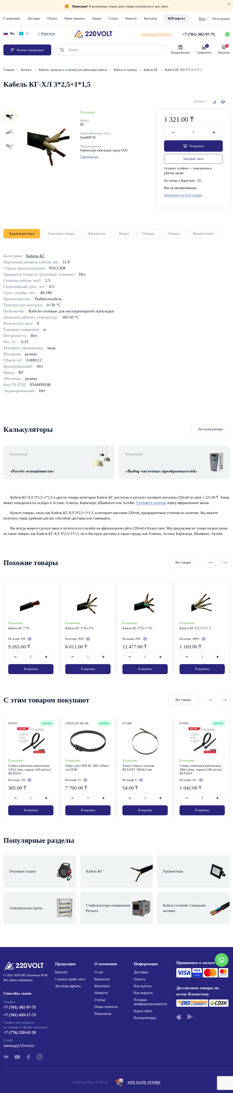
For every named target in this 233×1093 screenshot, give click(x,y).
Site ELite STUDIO (144, 1082)
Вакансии (102, 979)
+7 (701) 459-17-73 (19, 1015)
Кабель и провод (126, 70)
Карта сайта (143, 1011)
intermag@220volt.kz (19, 1046)
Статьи (113, 18)
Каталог (27, 70)
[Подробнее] (29, 638)
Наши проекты (74, 18)
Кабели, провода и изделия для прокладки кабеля (73, 70)
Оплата (52, 18)
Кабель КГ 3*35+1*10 (137, 628)
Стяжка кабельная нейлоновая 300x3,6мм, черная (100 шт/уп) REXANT (201, 769)
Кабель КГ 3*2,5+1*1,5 (195, 628)
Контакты (150, 18)
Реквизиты (102, 1014)
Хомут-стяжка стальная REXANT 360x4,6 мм (138, 767)
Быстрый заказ (193, 159)
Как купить (143, 986)
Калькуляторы (145, 1018)
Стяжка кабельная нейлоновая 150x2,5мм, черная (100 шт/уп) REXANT (29, 769)
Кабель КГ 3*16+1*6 (79, 628)
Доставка (34, 18)
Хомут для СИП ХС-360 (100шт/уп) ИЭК (87, 767)
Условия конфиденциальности (150, 1002)
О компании (11, 18)
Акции (96, 18)
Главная (9, 70)
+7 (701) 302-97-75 (19, 1007)
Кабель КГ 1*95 (19, 628)
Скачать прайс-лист (70, 979)
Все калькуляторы (210, 429)
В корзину (31, 669)
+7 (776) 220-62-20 (19, 1032)
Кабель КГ (151, 70)
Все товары (183, 562)
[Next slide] (225, 563)
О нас (98, 972)
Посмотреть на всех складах (183, 195)
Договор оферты (68, 986)
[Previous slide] (211, 563)
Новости (131, 18)
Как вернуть (143, 993)
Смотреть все (89, 156)
